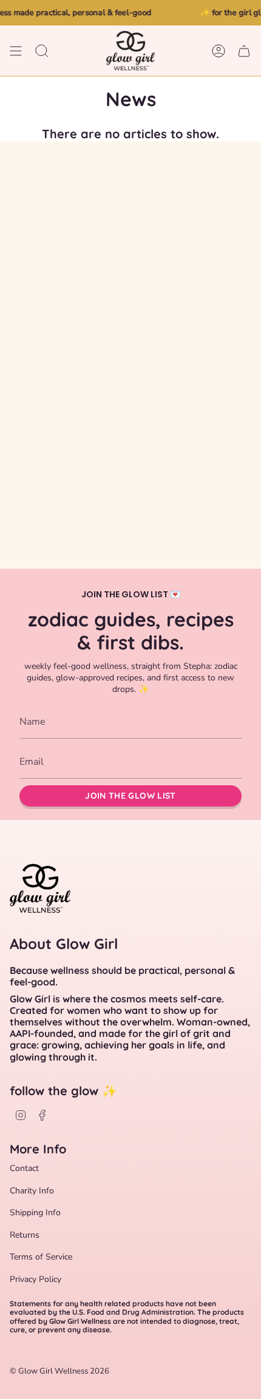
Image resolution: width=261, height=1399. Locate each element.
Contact (24, 1168)
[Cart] (244, 50)
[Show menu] (16, 50)
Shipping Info (35, 1212)
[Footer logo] (40, 886)
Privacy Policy (35, 1279)
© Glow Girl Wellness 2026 (59, 1371)
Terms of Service (41, 1257)
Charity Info (32, 1190)
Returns (24, 1235)
